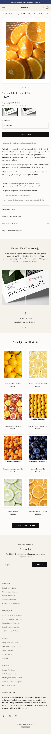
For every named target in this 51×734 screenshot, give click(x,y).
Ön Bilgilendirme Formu (12, 678)
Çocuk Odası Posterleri (11, 603)
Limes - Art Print (13, 511)
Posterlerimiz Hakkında (11, 646)
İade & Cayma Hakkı (10, 674)
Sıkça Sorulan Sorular (10, 643)
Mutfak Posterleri (9, 600)
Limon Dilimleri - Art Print (38, 384)
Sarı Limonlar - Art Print (13, 384)
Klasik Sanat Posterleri (11, 627)
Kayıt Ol (40, 564)
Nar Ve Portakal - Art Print (13, 426)
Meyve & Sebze (33, 14)
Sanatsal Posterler (9, 596)
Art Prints (14, 14)
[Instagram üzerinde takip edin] (10, 716)
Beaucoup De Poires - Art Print (38, 426)
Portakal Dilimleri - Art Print (38, 511)
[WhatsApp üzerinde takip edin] (16, 716)
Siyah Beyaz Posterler (10, 592)
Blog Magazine (8, 654)
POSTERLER (6, 584)
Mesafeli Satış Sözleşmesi (12, 682)
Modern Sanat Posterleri (12, 615)
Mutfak (23, 14)
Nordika (5, 14)
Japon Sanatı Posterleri (11, 623)
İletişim (5, 658)
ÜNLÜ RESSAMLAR (8, 611)
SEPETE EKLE (25, 135)
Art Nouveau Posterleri (11, 631)
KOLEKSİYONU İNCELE (25, 525)
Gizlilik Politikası (9, 685)
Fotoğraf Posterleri (9, 588)
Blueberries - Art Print (38, 469)
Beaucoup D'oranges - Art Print (13, 469)
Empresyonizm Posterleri (12, 619)
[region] (25, 318)
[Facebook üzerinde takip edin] (3, 716)
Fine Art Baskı (7, 650)
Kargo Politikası (8, 670)
